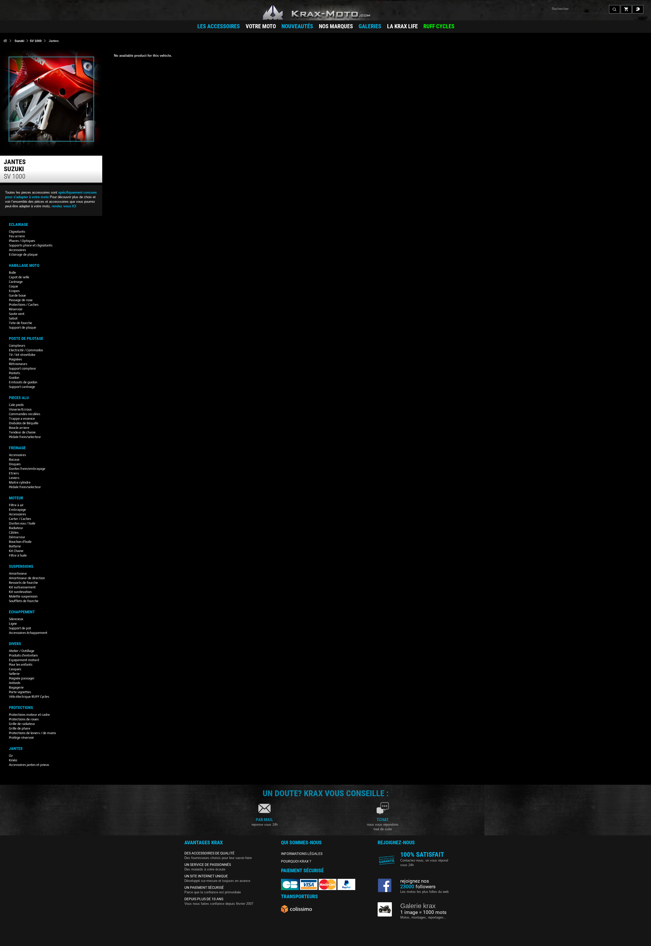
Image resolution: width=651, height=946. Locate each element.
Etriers (14, 473)
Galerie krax (418, 906)
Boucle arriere (19, 428)
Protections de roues (24, 719)
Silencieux (16, 619)
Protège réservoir (21, 737)
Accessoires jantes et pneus (29, 765)
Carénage (16, 282)
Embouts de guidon (23, 382)
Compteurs (17, 345)
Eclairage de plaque (23, 254)
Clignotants (17, 232)
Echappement (22, 612)
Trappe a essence (22, 418)
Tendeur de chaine (22, 432)
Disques (15, 464)
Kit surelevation (20, 592)
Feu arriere (17, 236)
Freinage (17, 448)
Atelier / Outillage (21, 651)
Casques (15, 669)
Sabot (13, 318)
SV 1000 (36, 41)
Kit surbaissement (22, 587)
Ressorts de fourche (23, 583)
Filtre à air (16, 505)
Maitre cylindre (20, 482)
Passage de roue (21, 300)
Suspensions (21, 566)
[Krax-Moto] (325, 12)
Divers (15, 644)
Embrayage (17, 510)
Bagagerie (16, 687)
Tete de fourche (20, 323)
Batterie (15, 546)
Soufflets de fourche (23, 601)
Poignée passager (22, 678)
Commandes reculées (24, 414)
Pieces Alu (19, 398)
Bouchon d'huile (20, 542)
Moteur (16, 498)
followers (418, 887)
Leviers (14, 478)
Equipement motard (24, 660)
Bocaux (14, 459)
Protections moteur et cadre (29, 715)
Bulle (12, 272)
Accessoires (17, 250)
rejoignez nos (414, 881)
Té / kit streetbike (22, 355)
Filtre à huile (18, 555)
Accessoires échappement (28, 633)
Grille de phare (19, 728)
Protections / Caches (23, 305)
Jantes (16, 748)
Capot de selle (19, 277)
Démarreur (17, 537)
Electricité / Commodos (26, 350)
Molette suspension (23, 596)
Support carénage (22, 387)
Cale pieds (16, 405)
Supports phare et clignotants (30, 245)
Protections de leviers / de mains (32, 733)
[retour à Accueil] (5, 41)
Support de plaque (22, 327)
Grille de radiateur (22, 724)
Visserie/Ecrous (20, 409)
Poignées (15, 359)
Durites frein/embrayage (27, 469)
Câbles (14, 532)
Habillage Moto (24, 265)
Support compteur (22, 368)
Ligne (13, 623)
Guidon (14, 378)
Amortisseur (18, 573)
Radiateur (16, 528)
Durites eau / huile (22, 523)
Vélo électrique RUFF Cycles (29, 696)
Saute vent (16, 314)
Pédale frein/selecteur (25, 437)
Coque (13, 286)
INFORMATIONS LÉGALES (301, 854)
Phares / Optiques (22, 241)
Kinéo (13, 760)
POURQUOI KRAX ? (296, 861)
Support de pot (20, 628)
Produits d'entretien (23, 655)
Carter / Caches (20, 519)
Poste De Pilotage (26, 338)
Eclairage (18, 224)
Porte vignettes (20, 692)
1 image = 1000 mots (423, 912)
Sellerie (14, 674)
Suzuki (19, 41)
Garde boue (17, 295)
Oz (11, 756)
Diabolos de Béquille (23, 423)
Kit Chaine (16, 551)
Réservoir (16, 309)
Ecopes (14, 291)
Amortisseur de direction (27, 578)
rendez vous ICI (64, 206)
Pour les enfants (20, 664)
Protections (21, 707)
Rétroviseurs (18, 364)
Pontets (14, 373)
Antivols (14, 683)
